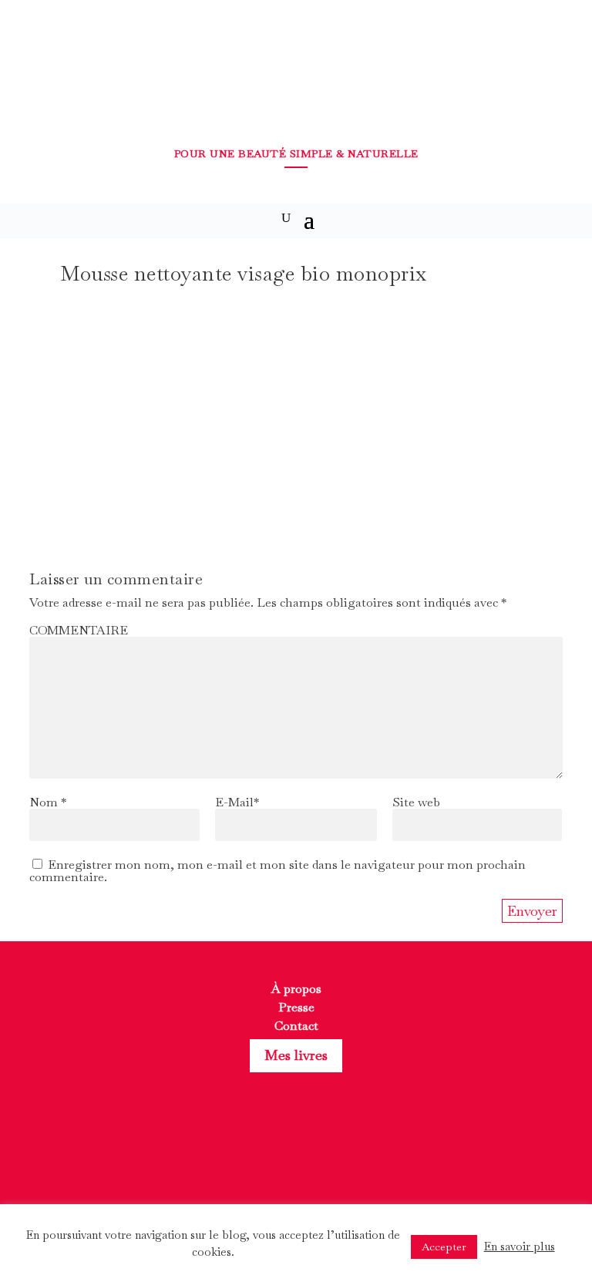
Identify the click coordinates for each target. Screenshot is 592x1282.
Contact (296, 1026)
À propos (296, 989)
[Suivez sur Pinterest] (324, 1159)
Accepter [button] (444, 1246)
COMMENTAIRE (78, 630)
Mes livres (296, 1055)
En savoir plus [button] (519, 1246)
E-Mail (237, 802)
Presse (296, 1007)
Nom (47, 802)
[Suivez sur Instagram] (296, 1159)
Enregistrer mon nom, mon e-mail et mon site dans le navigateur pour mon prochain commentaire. (277, 870)
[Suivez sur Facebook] (268, 1159)
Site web (416, 802)
